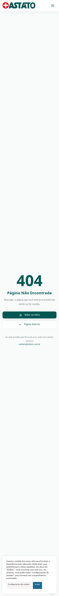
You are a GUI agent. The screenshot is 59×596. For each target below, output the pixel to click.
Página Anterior (32, 324)
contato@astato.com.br (29, 344)
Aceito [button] (37, 584)
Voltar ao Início (32, 315)
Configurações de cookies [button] (18, 584)
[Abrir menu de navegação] (52, 5)
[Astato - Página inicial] (19, 5)
